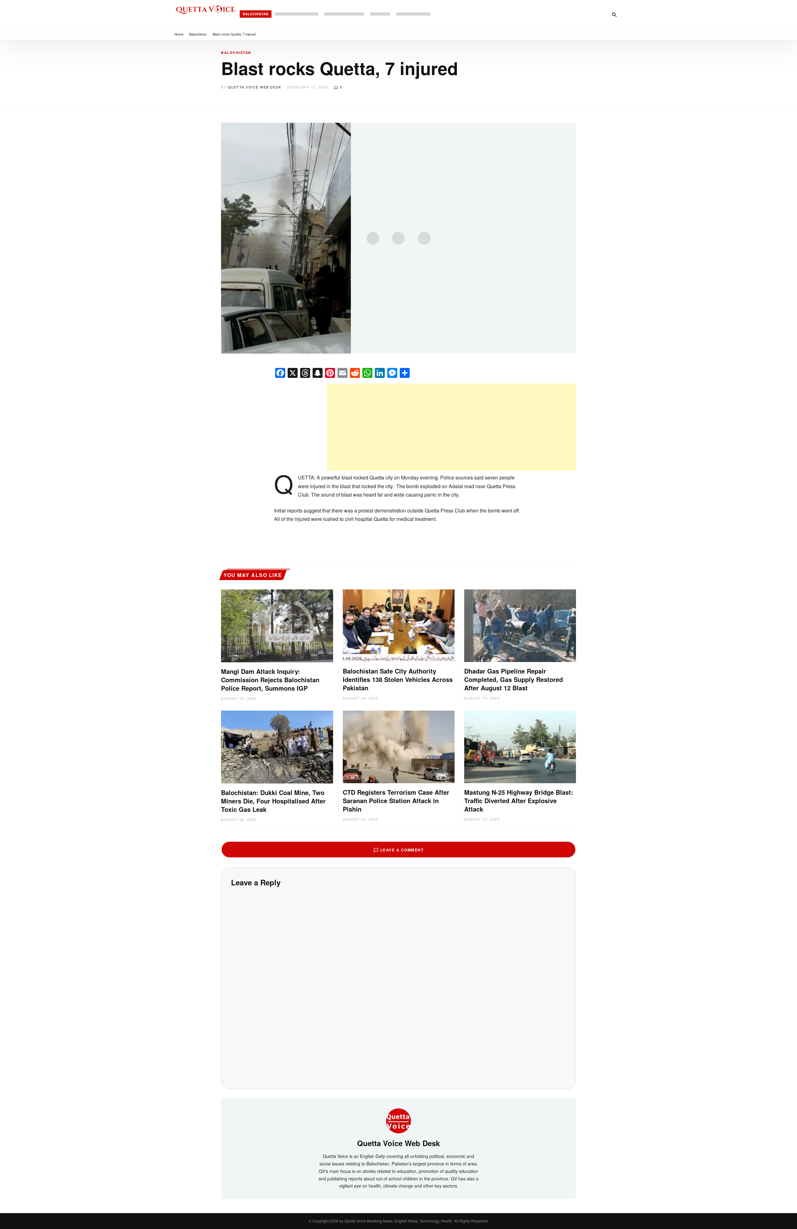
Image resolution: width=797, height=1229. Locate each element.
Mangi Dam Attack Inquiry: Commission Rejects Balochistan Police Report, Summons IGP (270, 679)
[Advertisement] (451, 427)
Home (178, 33)
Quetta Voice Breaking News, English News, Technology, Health (398, 1220)
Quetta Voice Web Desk (254, 86)
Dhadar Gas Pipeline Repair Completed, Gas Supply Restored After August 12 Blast (513, 679)
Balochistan (255, 14)
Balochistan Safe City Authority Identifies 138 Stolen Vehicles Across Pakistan (398, 679)
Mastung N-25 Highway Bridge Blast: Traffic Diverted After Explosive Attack (518, 800)
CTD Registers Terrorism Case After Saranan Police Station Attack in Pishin (396, 800)
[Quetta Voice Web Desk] (398, 1120)
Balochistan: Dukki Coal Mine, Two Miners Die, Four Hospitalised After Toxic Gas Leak (273, 800)
